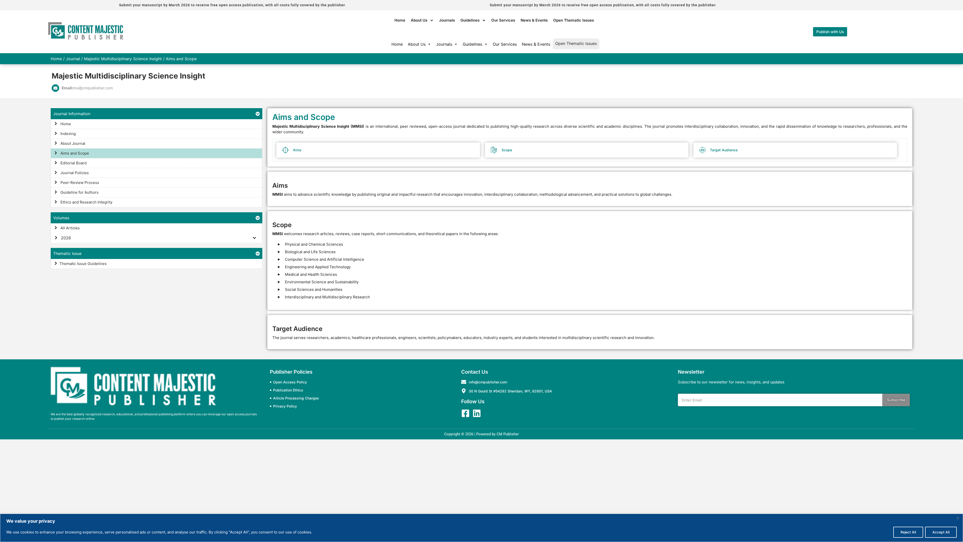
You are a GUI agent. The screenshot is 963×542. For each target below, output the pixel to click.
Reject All (908, 532)
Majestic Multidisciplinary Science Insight (123, 58)
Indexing (67, 133)
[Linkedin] (476, 413)
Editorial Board (73, 163)
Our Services (503, 20)
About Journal (72, 143)
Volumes (61, 217)
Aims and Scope (74, 153)
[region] (481, 528)
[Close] (958, 518)
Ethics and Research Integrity (85, 202)
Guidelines (469, 20)
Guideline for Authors (79, 192)
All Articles (69, 228)
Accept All (940, 532)
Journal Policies (74, 172)
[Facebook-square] (465, 413)
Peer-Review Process (79, 182)
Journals (447, 20)
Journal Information (71, 113)
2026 (65, 237)
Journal (73, 58)
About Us (419, 20)
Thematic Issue (67, 253)
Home (399, 20)
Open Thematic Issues (573, 20)
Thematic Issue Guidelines (83, 263)
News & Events (534, 20)
